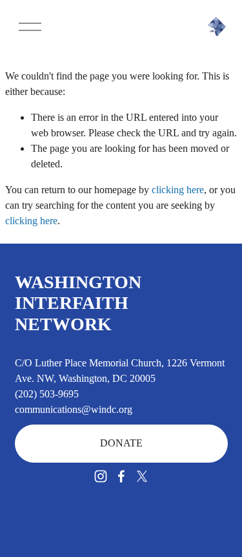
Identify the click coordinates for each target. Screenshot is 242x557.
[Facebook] (121, 476)
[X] (142, 476)
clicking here (178, 189)
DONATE (121, 442)
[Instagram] (100, 476)
